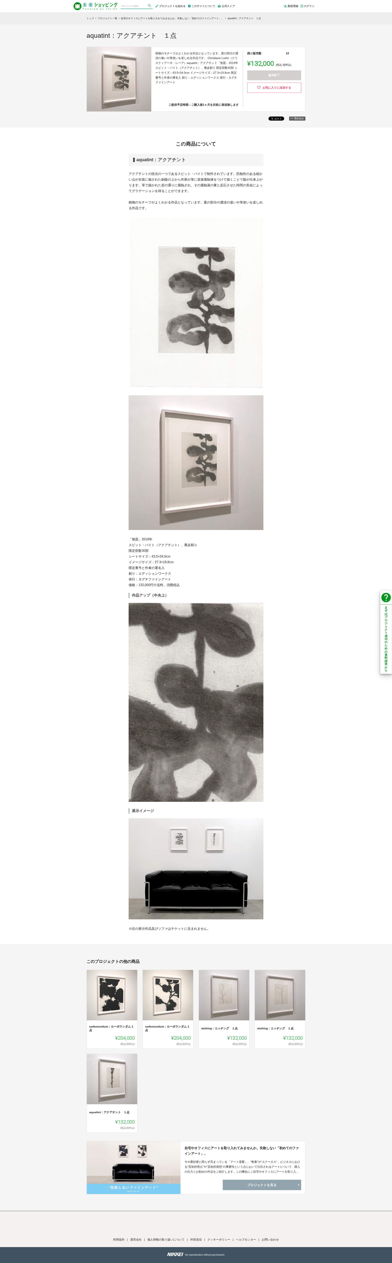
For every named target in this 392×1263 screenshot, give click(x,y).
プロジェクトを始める (172, 6)
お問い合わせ (270, 1239)
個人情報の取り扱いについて (166, 1239)
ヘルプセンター (246, 1239)
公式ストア (228, 6)
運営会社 (136, 1239)
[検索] (150, 6)
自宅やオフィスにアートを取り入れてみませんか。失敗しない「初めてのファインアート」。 (242, 1150)
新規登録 (293, 6)
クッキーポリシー (218, 1239)
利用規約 (119, 1239)
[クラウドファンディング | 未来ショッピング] (95, 4)
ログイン (309, 6)
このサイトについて (203, 6)
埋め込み (299, 118)
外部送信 (196, 1239)
